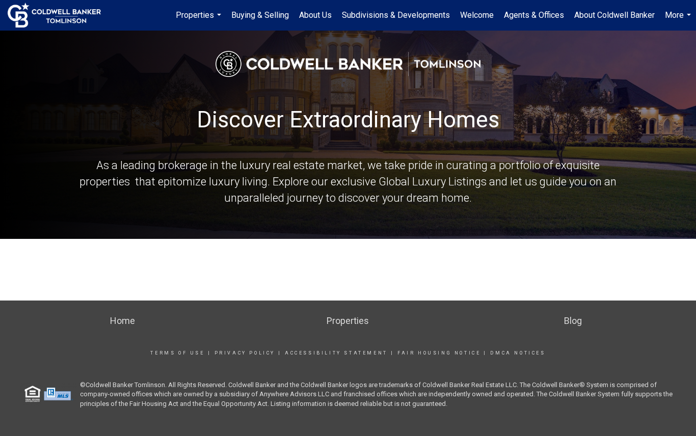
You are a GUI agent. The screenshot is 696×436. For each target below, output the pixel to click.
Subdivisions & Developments (396, 15)
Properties (200, 20)
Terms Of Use (177, 353)
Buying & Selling (260, 15)
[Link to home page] (59, 15)
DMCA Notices (517, 353)
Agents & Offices (534, 15)
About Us (315, 15)
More (679, 20)
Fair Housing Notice (438, 353)
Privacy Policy (245, 353)
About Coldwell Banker (614, 15)
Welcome (477, 15)
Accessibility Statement (336, 353)
